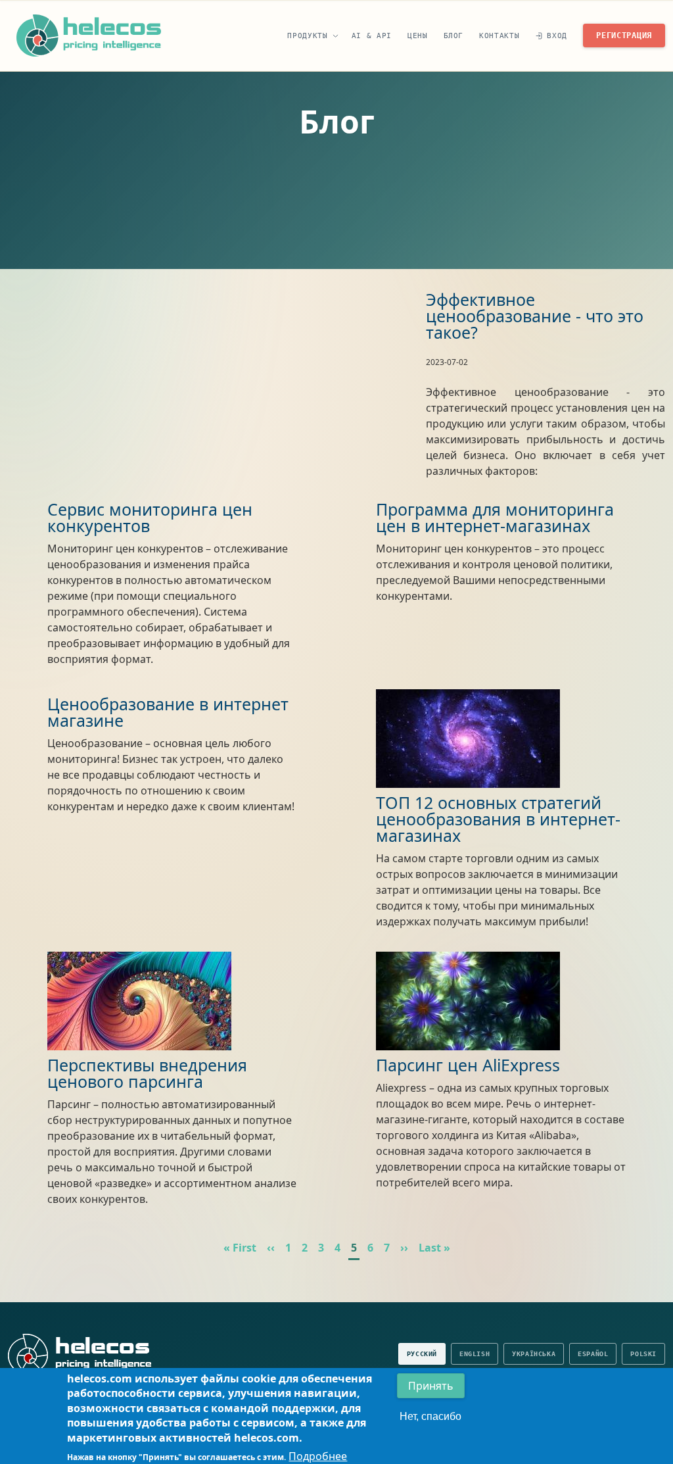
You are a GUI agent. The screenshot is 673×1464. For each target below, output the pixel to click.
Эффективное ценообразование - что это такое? (534, 315)
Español (593, 1353)
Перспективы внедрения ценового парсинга (147, 1073)
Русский (422, 1353)
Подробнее (318, 1456)
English (474, 1353)
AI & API (372, 35)
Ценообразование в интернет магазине (168, 712)
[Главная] (88, 35)
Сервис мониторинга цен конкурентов (149, 517)
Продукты (307, 36)
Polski (643, 1353)
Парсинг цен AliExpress (468, 1065)
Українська (533, 1353)
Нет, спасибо (430, 1416)
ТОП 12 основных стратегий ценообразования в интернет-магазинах (498, 818)
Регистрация (624, 35)
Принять (430, 1386)
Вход (557, 36)
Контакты (499, 35)
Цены (417, 35)
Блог (454, 35)
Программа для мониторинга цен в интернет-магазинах (495, 517)
